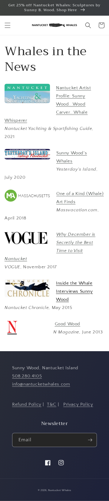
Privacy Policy (78, 404)
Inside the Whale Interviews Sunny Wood (74, 291)
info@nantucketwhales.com (41, 384)
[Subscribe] (90, 440)
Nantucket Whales (59, 490)
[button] (7, 25)
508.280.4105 (27, 376)
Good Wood (67, 323)
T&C (51, 404)
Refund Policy (26, 404)
